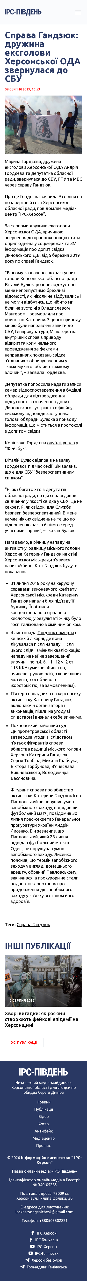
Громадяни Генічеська (46, 1267)
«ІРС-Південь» (64, 1171)
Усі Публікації (24, 1042)
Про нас (43, 1145)
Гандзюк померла (55, 632)
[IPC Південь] (23, 12)
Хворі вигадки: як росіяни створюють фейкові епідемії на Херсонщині (41, 1019)
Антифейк (44, 1131)
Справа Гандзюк (33, 924)
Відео (43, 1116)
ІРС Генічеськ (46, 1240)
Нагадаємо (16, 542)
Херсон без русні (46, 1260)
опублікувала (61, 442)
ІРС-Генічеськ (46, 1253)
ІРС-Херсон (46, 1246)
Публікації (43, 1109)
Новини (44, 1102)
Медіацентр (44, 1138)
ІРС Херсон (46, 1233)
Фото (43, 1124)
